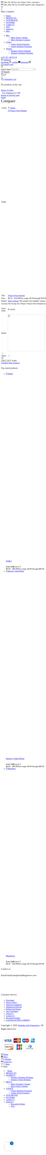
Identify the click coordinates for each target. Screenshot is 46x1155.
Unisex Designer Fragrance (21, 46)
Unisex (8, 42)
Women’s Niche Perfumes (21, 1080)
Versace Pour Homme (16, 295)
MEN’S (9, 1082)
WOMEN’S (10, 1075)
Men (7, 35)
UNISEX (9, 1089)
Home (8, 16)
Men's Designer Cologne (20, 40)
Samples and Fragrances (28, 1025)
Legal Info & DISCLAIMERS (18, 1020)
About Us (9, 29)
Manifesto (10, 956)
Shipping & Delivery (14, 1007)
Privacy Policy (11, 1002)
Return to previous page (10, 95)
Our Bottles (10, 22)
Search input (6, 69)
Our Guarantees (12, 1011)
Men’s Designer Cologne (20, 1084)
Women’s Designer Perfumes (22, 1077)
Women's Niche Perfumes (21, 51)
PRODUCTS (11, 18)
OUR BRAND (12, 20)
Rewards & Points (13, 1018)
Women (9, 49)
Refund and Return (13, 1009)
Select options (13, 301)
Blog (8, 31)
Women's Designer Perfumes (22, 53)
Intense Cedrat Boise (15, 758)
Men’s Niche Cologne (19, 1086)
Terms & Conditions (14, 1005)
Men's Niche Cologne (19, 38)
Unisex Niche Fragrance (20, 44)
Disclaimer (10, 1000)
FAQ (8, 27)
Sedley (9, 561)
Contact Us (10, 25)
